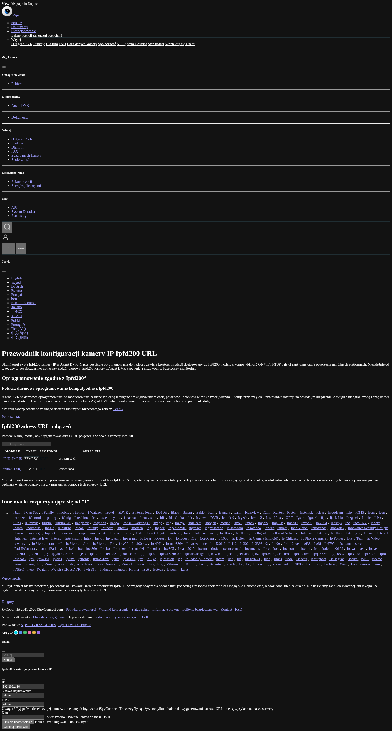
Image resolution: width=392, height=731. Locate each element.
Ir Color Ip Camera (199, 559)
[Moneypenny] (29, 632)
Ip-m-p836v (174, 543)
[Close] (3, 679)
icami (237, 512)
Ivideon (329, 564)
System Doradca (135, 44)
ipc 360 (91, 548)
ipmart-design (195, 554)
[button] (5, 241)
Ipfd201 (34, 554)
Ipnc (228, 554)
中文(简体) (19, 333)
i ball (16, 512)
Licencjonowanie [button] (23, 31)
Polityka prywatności (81, 609)
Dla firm (52, 44)
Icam (211, 512)
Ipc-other (153, 548)
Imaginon (99, 523)
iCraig (66, 518)
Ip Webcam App (77, 543)
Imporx (263, 523)
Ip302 (244, 543)
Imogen (210, 523)
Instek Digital (157, 533)
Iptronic (83, 559)
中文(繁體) (19, 338)
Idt (190, 518)
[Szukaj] (7, 227)
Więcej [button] (16, 40)
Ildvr (377, 518)
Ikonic (366, 518)
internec (21, 538)
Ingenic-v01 (177, 528)
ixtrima (134, 569)
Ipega (351, 548)
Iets (268, 518)
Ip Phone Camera (313, 538)
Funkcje (39, 44)
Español (17, 290)
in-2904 (321, 523)
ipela (361, 548)
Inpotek (50, 533)
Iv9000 (297, 564)
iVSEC (18, 569)
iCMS (359, 512)
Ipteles (57, 559)
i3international (142, 512)
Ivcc (317, 564)
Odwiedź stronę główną (48, 617)
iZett (145, 569)
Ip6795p (330, 543)
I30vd (109, 512)
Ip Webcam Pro (104, 543)
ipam (42, 548)
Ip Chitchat (290, 538)
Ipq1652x (320, 554)
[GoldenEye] (34, 632)
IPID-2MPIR (12, 459)
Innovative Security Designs (368, 528)
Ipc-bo (105, 548)
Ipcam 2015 (186, 548)
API (119, 44)
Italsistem (216, 564)
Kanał (6, 713)
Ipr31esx (354, 554)
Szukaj (8, 660)
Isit (39, 564)
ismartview (85, 564)
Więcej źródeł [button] (11, 578)
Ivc (308, 564)
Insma (114, 533)
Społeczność (107, 44)
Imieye (180, 523)
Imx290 (306, 523)
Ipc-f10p (119, 548)
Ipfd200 (19, 554)
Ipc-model (136, 548)
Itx (248, 564)
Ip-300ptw (139, 543)
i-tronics (78, 512)
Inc (347, 523)
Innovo (20, 533)
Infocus (122, 528)
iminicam (194, 523)
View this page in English (20, 4)
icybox (115, 518)
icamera (224, 512)
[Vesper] (38, 632)
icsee (103, 518)
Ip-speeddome (196, 543)
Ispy (160, 564)
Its (240, 564)
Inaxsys (336, 523)
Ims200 (292, 523)
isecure (353, 559)
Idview (201, 518)
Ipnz (255, 554)
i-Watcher (95, 512)
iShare (29, 564)
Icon (382, 512)
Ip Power (336, 538)
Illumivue (31, 523)
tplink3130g (12, 469)
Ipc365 (169, 548)
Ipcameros (252, 548)
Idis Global (177, 518)
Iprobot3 (19, 559)
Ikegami (352, 518)
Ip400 (276, 543)
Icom (371, 512)
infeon (79, 528)
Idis (162, 518)
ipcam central (231, 548)
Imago (114, 523)
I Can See (31, 512)
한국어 (16, 316)
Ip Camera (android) (263, 538)
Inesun (49, 528)
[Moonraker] (20, 632)
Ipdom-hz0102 (332, 548)
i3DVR (123, 512)
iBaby (175, 512)
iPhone (111, 554)
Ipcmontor (290, 548)
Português (18, 325)
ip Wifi (124, 543)
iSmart (49, 564)
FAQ (62, 44)
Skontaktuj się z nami (180, 44)
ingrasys (195, 528)
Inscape (81, 533)
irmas (278, 559)
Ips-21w (43, 559)
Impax (249, 523)
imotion (225, 523)
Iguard (312, 518)
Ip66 (317, 543)
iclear (320, 512)
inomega (35, 533)
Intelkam (242, 533)
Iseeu (17, 564)
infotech (137, 528)
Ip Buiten (238, 538)
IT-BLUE (188, 564)
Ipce (276, 548)
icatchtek (306, 512)
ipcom (305, 548)
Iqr (180, 559)
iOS (193, 538)
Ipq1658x (337, 554)
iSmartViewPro (107, 564)
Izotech (158, 569)
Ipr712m (370, 554)
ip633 (306, 543)
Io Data (145, 538)
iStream (172, 564)
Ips (31, 559)
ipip (142, 554)
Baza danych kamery (82, 44)
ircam (220, 559)
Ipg (45, 554)
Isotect (141, 564)
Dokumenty (19, 27)
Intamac (200, 533)
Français (17, 295)
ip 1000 (223, 538)
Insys (187, 533)
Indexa (375, 523)
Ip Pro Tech (355, 538)
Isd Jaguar (336, 559)
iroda (289, 559)
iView (343, 564)
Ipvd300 (128, 559)
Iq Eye (151, 559)
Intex (87, 538)
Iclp (349, 512)
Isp (151, 564)
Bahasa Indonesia (23, 303)
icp (46, 518)
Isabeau (301, 559)
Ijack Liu (336, 518)
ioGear (159, 538)
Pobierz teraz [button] (11, 417)
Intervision (72, 538)
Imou (238, 523)
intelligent (259, 533)
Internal (382, 533)
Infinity (92, 528)
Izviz (184, 569)
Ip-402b (156, 543)
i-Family (48, 512)
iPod (287, 554)
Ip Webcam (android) (47, 543)
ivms (376, 564)
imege (157, 523)
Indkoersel (33, 528)
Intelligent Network (283, 533)
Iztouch (172, 569)
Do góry (8, 602)
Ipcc (266, 548)
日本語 (16, 311)
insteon (175, 533)
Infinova (107, 528)
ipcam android (208, 548)
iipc (323, 518)
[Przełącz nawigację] (21, 248)
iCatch (291, 512)
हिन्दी (14, 299)
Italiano (16, 307)
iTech (231, 564)
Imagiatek (82, 523)
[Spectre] (16, 632)
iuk (286, 564)
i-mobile (63, 512)
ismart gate (66, 564)
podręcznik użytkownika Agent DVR (121, 617)
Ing (149, 528)
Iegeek (242, 518)
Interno (56, 538)
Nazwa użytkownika (17, 691)
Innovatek (337, 528)
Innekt (269, 528)
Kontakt (226, 609)
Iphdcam (96, 554)
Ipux (115, 559)
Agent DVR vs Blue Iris (38, 625)
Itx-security (261, 564)
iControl (35, 518)
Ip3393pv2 (260, 543)
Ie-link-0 (228, 518)
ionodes (181, 538)
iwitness (119, 569)
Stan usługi (156, 44)
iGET (289, 518)
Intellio (322, 533)
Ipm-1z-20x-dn (170, 554)
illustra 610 (63, 523)
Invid (98, 538)
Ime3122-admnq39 (136, 523)
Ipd (316, 548)
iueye (277, 564)
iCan (266, 512)
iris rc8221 (252, 559)
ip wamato (20, 543)
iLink (17, 523)
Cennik (118, 409)
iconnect (19, 518)
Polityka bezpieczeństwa (200, 609)
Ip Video (373, 538)
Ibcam (187, 512)
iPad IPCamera (24, 548)
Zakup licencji (21, 35)
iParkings (56, 548)
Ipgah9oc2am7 (62, 554)
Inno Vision (299, 528)
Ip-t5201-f (217, 543)
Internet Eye (39, 538)
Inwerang (130, 538)
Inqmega (65, 533)
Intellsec (337, 533)
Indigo (18, 528)
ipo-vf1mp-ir (271, 554)
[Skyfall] (25, 632)
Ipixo (152, 554)
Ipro (383, 554)
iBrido (200, 512)
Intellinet (307, 533)
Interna (369, 533)
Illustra (47, 523)
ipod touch (301, 554)
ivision (365, 564)
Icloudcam (335, 512)
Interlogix (353, 533)
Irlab (267, 559)
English (16, 278)
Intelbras (226, 533)
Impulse (277, 523)
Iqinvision (167, 559)
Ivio (354, 564)
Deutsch (17, 286)
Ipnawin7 (215, 554)
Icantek (278, 512)
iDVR (213, 518)
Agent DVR (20, 105)
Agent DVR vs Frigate (74, 625)
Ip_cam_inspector (352, 543)
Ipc (80, 548)
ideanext (130, 518)
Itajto (202, 564)
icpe (55, 518)
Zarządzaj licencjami (47, 35)
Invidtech (112, 538)
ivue (30, 569)
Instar (140, 533)
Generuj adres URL (16, 727)
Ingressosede (214, 528)
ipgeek (81, 554)
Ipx (140, 559)
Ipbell (70, 548)
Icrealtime (81, 518)
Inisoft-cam (235, 528)
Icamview (252, 512)
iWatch (42, 569)
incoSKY (360, 523)
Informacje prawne (165, 609)
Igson (300, 518)
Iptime (70, 559)
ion (170, 538)
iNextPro (64, 528)
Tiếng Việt (18, 329)
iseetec (377, 559)
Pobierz (16, 23)
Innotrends (318, 528)
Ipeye (373, 548)
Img (168, 523)
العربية (16, 282)
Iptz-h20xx (101, 559)
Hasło (6, 700)
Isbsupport (318, 559)
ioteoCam (207, 538)
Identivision (148, 518)
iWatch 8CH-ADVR (66, 569)
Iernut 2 (256, 518)
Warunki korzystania (113, 609)
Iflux (277, 518)
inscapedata (98, 533)
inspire (127, 533)
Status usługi (140, 609)
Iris (239, 559)
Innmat (282, 528)
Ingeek (160, 528)
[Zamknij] (4, 67)
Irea (230, 559)
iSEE (365, 559)
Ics (94, 518)
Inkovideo (253, 528)
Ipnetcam (242, 554)
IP (3, 682)
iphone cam (128, 554)
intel (213, 533)
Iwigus (105, 569)
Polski (15, 320)
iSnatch (127, 564)
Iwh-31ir (90, 569)
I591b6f (161, 512)
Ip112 (232, 543)
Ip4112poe (291, 543)
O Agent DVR (21, 44)
